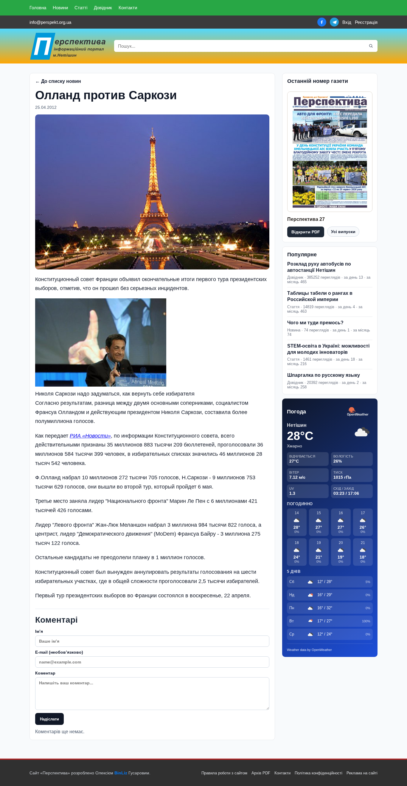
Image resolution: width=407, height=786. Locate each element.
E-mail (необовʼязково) (59, 652)
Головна (37, 7)
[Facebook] (321, 22)
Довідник (103, 7)
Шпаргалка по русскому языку (323, 375)
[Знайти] (371, 46)
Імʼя (39, 631)
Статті (80, 7)
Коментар (45, 673)
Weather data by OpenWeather (309, 650)
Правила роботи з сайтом (224, 773)
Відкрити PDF (305, 232)
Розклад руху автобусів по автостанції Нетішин (319, 267)
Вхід (346, 22)
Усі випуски (343, 231)
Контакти (128, 7)
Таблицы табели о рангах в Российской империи (319, 296)
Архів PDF (260, 773)
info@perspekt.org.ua (50, 22)
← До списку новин (58, 81)
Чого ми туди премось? (315, 322)
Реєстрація (366, 22)
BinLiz (120, 773)
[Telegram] (334, 22)
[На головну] (68, 46)
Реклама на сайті (362, 773)
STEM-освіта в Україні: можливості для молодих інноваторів (328, 349)
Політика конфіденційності (318, 773)
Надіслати (49, 719)
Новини (60, 7)
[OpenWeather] (358, 411)
